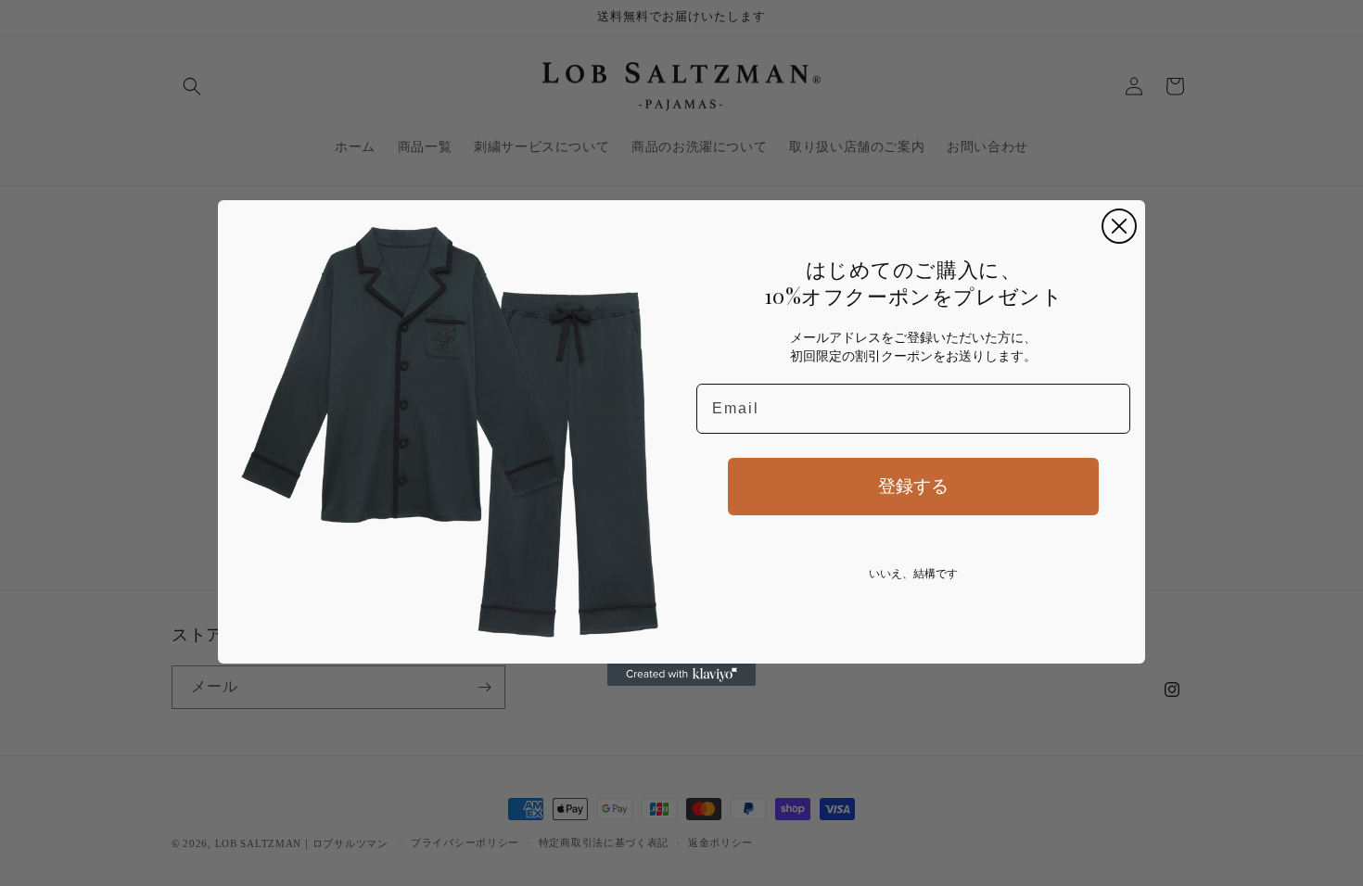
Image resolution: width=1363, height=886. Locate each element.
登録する (913, 486)
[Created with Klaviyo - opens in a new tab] (681, 675)
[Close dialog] (1119, 226)
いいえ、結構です (913, 573)
